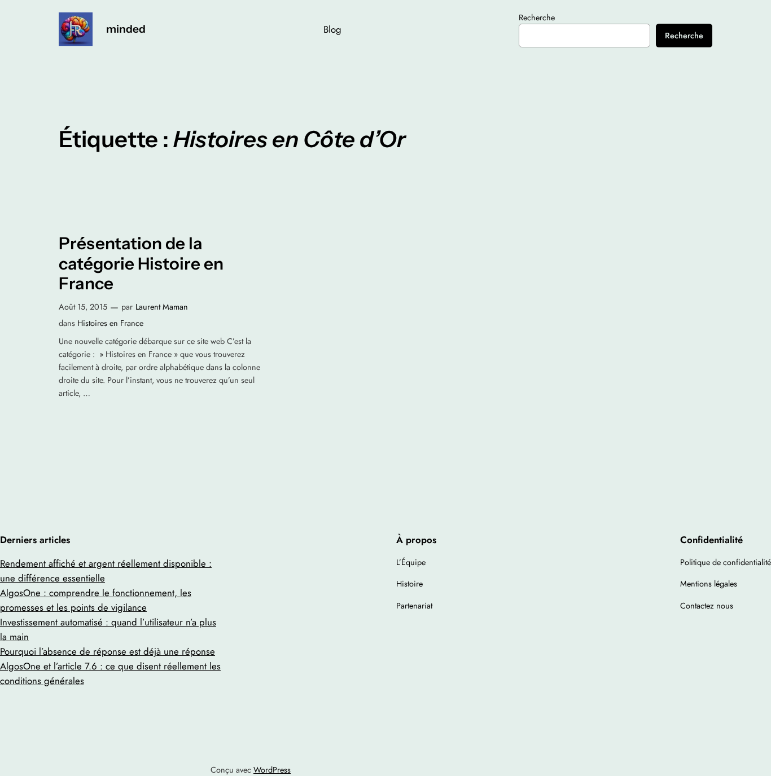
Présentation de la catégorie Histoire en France (141, 263)
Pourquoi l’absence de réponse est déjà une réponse (107, 651)
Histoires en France (110, 323)
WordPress (272, 769)
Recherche (537, 17)
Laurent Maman (161, 306)
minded (126, 29)
